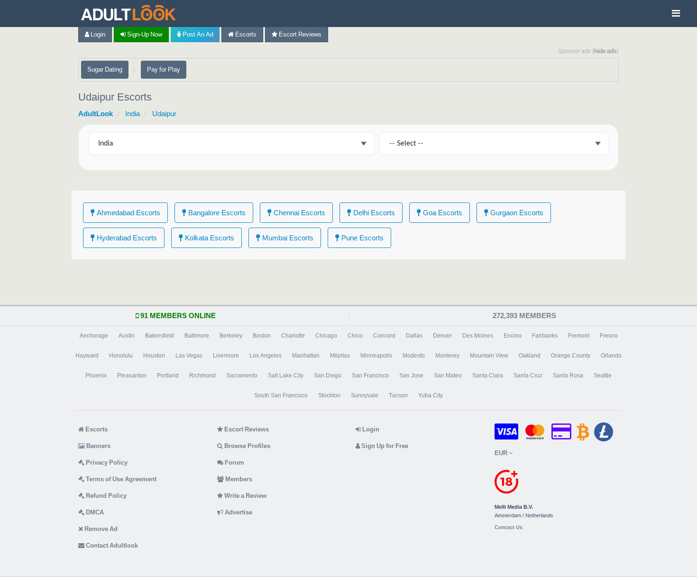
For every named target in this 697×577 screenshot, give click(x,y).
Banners (97, 446)
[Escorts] (131, 13)
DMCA (94, 512)
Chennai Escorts (298, 212)
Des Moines (477, 336)
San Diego (327, 375)
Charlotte (293, 336)
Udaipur (164, 113)
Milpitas (340, 355)
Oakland (530, 355)
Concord (384, 336)
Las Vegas (188, 355)
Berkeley (231, 336)
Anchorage (94, 336)
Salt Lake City (285, 375)
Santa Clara (487, 375)
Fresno (609, 336)
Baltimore (196, 336)
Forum (233, 462)
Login (97, 34)
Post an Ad (197, 34)
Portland (168, 375)
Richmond (202, 375)
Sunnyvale (364, 395)
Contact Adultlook (111, 545)
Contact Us (509, 527)
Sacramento (241, 375)
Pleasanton (132, 375)
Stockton (329, 395)
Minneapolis (376, 355)
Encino (513, 336)
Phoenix (96, 375)
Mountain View (489, 355)
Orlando (611, 355)
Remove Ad (100, 529)
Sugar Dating (104, 69)
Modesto (414, 355)
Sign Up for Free (384, 446)
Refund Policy (105, 496)
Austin (127, 336)
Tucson (398, 395)
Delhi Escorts (373, 212)
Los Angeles (265, 355)
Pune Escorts (361, 237)
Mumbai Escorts (286, 237)
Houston (154, 355)
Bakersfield (159, 336)
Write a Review (244, 496)
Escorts (245, 34)
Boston (262, 336)
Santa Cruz (528, 375)
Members (238, 479)
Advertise (237, 512)
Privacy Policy (106, 462)
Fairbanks (545, 336)
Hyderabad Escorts (126, 237)
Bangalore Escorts (216, 212)
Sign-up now (144, 34)
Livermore (226, 355)
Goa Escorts (441, 212)
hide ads (605, 51)
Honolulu (121, 355)
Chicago (326, 336)
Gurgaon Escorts (515, 212)
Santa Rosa (568, 375)
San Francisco (370, 375)
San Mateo (448, 375)
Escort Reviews (299, 34)
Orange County (570, 355)
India (132, 113)
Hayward (87, 355)
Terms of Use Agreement (120, 479)
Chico (355, 336)
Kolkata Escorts (208, 237)
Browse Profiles (246, 446)
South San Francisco (281, 395)
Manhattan (306, 355)
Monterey (447, 355)
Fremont (578, 336)
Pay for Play (163, 69)
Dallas (414, 336)
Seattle (603, 375)
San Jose (411, 375)
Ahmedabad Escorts (127, 212)
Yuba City (430, 395)
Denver (442, 336)
